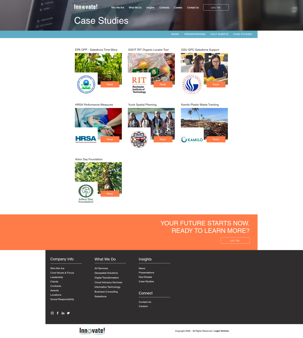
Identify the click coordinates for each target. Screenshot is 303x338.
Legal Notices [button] (221, 331)
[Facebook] (57, 313)
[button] (216, 7)
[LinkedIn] (63, 313)
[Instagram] (52, 313)
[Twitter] (68, 313)
